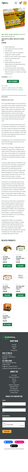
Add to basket (13, 81)
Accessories (14, 350)
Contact (14, 381)
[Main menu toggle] (25, 3)
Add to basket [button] (7, 266)
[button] (16, 3)
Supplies (6, 34)
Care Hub (14, 375)
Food (14, 348)
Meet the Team (14, 387)
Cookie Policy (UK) (14, 390)
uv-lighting (20, 89)
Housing (14, 346)
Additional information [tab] (7, 100)
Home (2, 34)
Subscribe (7, 431)
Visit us (14, 379)
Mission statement (14, 385)
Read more (20, 266)
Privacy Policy (14, 392)
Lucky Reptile (7, 89)
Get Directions (7, 361)
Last (3, 412)
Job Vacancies (14, 388)
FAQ (14, 383)
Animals (14, 344)
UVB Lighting (16, 34)
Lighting (11, 34)
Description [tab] (4, 97)
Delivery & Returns (14, 377)
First (3, 406)
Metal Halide (14, 89)
